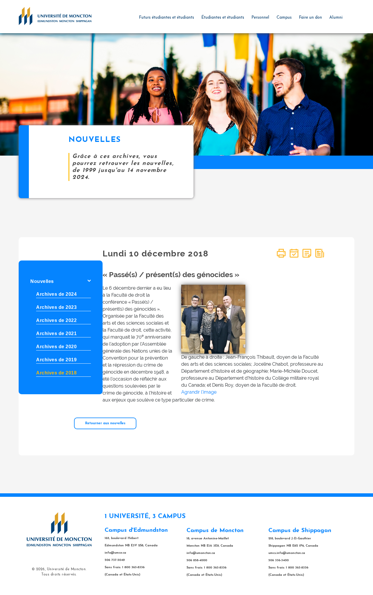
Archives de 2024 (56, 294)
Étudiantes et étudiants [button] (222, 17)
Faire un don (310, 17)
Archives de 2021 (56, 333)
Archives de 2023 (56, 307)
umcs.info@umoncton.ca (286, 553)
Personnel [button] (260, 17)
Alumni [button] (336, 17)
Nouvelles (42, 281)
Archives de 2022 (56, 320)
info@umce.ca (115, 552)
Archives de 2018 (56, 372)
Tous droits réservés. (59, 574)
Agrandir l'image (199, 392)
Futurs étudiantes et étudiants (166, 17)
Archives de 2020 (56, 346)
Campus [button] (284, 17)
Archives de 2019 (56, 359)
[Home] (55, 15)
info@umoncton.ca (200, 553)
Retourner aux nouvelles (105, 423)
